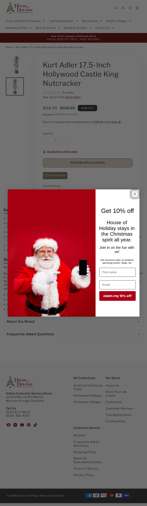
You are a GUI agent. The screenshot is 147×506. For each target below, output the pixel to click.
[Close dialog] (135, 194)
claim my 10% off (117, 296)
